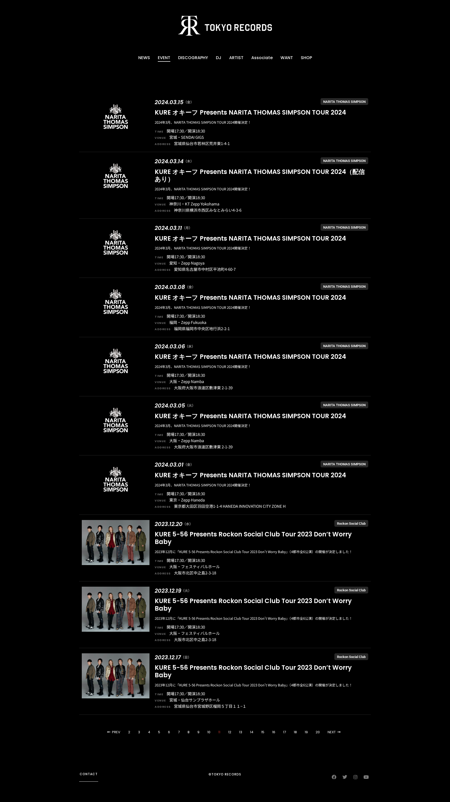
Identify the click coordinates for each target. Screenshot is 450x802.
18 (295, 732)
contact (89, 774)
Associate (262, 58)
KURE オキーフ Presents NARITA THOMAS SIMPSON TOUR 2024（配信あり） (260, 175)
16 (273, 732)
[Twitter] (344, 777)
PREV (116, 732)
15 (262, 732)
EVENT (164, 58)
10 (208, 732)
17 (284, 732)
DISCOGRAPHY (193, 58)
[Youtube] (366, 777)
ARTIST (236, 58)
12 (229, 732)
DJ (218, 58)
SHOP (306, 58)
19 (306, 732)
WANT (286, 58)
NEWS (144, 58)
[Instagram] (355, 777)
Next (332, 732)
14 (251, 732)
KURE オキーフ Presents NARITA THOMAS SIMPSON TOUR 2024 (250, 112)
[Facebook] (334, 777)
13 (240, 732)
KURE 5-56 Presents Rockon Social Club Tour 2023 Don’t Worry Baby (253, 538)
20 (318, 732)
